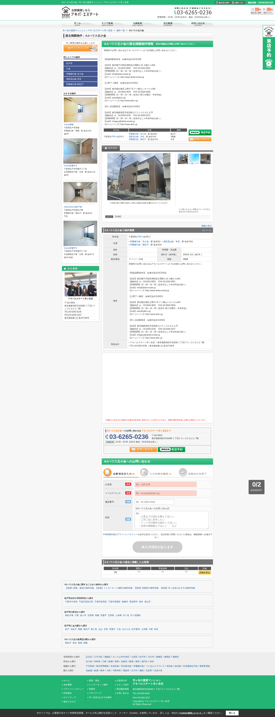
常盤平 (103, 615)
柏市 (141, 602)
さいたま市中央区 (121, 657)
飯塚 (131, 661)
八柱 (119, 629)
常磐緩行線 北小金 (74, 74)
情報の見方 (206, 226)
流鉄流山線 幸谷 (73, 79)
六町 (104, 661)
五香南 (91, 615)
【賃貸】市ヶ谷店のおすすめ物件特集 (177, 588)
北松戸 (74, 629)
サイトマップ (69, 697)
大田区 (134, 657)
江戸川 (134, 670)
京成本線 (115, 666)
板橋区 (159, 657)
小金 (117, 136)
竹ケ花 (126, 615)
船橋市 (125, 602)
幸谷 (142, 136)
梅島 (142, 670)
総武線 (178, 666)
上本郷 (118, 615)
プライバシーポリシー (127, 534)
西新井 (126, 670)
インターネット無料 (98, 684)
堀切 (137, 661)
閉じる (232, 713)
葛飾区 (107, 657)
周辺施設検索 (122, 689)
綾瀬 (111, 661)
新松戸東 (69, 615)
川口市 (151, 657)
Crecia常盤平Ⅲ (70, 166)
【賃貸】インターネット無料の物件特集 (114, 588)
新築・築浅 (94, 680)
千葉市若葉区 (114, 602)
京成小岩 (158, 670)
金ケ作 (83, 615)
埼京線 (169, 666)
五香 (106, 629)
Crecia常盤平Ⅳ (70, 248)
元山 (100, 629)
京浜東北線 (126, 666)
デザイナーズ (95, 693)
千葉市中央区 (71, 602)
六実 (77, 615)
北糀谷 (124, 661)
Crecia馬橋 (69, 124)
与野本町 (117, 670)
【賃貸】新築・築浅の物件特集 (79, 588)
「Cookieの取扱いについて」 (190, 713)
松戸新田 (136, 629)
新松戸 (143, 139)
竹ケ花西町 (135, 615)
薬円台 (145, 661)
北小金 (143, 134)
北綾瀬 (89, 670)
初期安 (92, 689)
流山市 (147, 602)
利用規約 (109, 534)
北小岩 (89, 661)
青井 (102, 670)
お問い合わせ (122, 693)
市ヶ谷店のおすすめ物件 (100, 697)
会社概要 (67, 684)
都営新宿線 (205, 666)
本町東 (97, 661)
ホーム (66, 680)
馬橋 (97, 615)
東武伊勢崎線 (102, 666)
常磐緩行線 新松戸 (74, 84)
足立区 (89, 657)
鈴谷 (152, 661)
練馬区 (167, 657)
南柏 (80, 643)
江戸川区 (98, 657)
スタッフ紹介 (122, 684)
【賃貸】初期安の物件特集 (146, 588)
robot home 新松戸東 (73, 207)
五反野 (149, 670)
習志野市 (133, 602)
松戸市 (112, 136)
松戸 (67, 629)
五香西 (111, 615)
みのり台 (126, 629)
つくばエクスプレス (155, 666)
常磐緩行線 (133, 134)
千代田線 (90, 666)
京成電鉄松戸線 (190, 666)
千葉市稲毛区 (101, 602)
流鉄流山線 (133, 136)
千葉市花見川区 (86, 602)
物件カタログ (69, 701)
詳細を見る (205, 572)
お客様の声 (121, 680)
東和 (117, 661)
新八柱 (94, 629)
